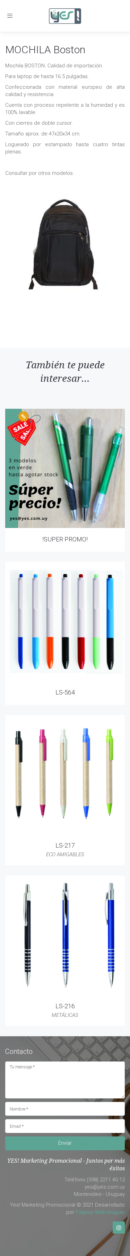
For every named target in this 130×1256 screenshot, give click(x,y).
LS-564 (65, 692)
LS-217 (65, 845)
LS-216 (65, 1006)
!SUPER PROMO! (65, 539)
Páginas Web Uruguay (100, 1212)
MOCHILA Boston (45, 50)
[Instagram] (119, 1227)
